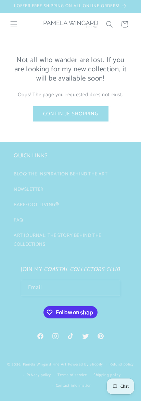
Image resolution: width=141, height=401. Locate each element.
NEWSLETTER (28, 190)
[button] (13, 24)
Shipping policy (107, 375)
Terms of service (72, 375)
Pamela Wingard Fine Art (45, 364)
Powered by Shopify (85, 364)
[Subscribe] (112, 288)
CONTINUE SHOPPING (70, 114)
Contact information (74, 386)
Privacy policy (39, 375)
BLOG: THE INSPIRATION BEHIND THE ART (61, 174)
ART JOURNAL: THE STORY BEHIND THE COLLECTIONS (57, 240)
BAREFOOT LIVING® (36, 205)
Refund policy (122, 364)
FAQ (18, 220)
